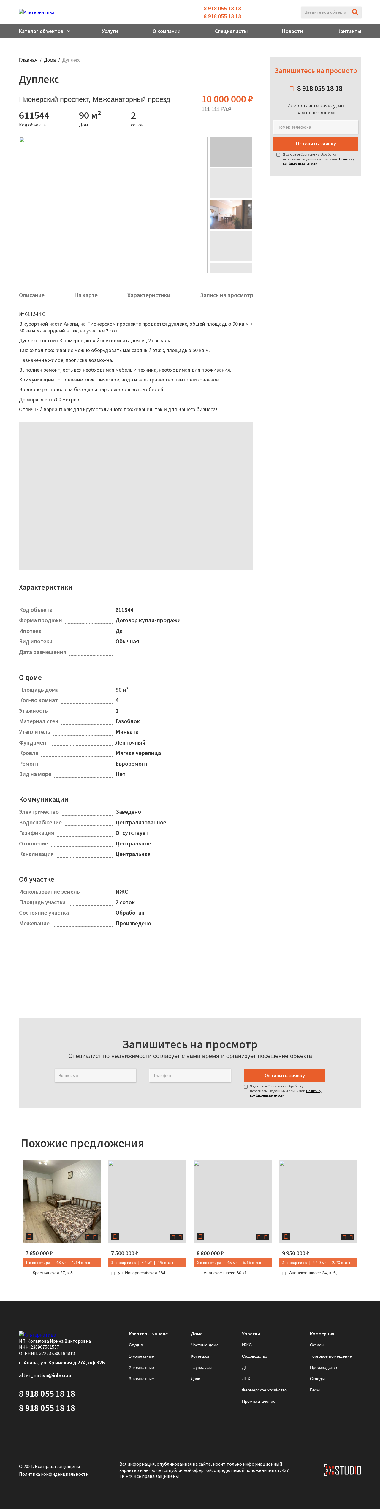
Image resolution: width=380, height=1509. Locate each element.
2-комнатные (141, 1367)
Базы (315, 1390)
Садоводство (254, 1356)
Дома (50, 60)
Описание (32, 295)
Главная (28, 60)
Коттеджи (200, 1356)
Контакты (349, 31)
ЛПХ (246, 1378)
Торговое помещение (331, 1356)
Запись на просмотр (226, 295)
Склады (317, 1378)
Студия (136, 1344)
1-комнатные (141, 1356)
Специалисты (231, 31)
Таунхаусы (201, 1367)
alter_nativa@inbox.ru (45, 1375)
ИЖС (247, 1344)
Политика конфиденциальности (53, 1474)
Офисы (317, 1344)
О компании (166, 31)
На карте (86, 295)
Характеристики (148, 295)
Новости (292, 31)
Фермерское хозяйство (264, 1390)
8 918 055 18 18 (222, 8)
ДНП (246, 1367)
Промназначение (259, 1401)
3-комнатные (141, 1378)
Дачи (195, 1378)
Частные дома (205, 1344)
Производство (323, 1367)
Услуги (110, 31)
